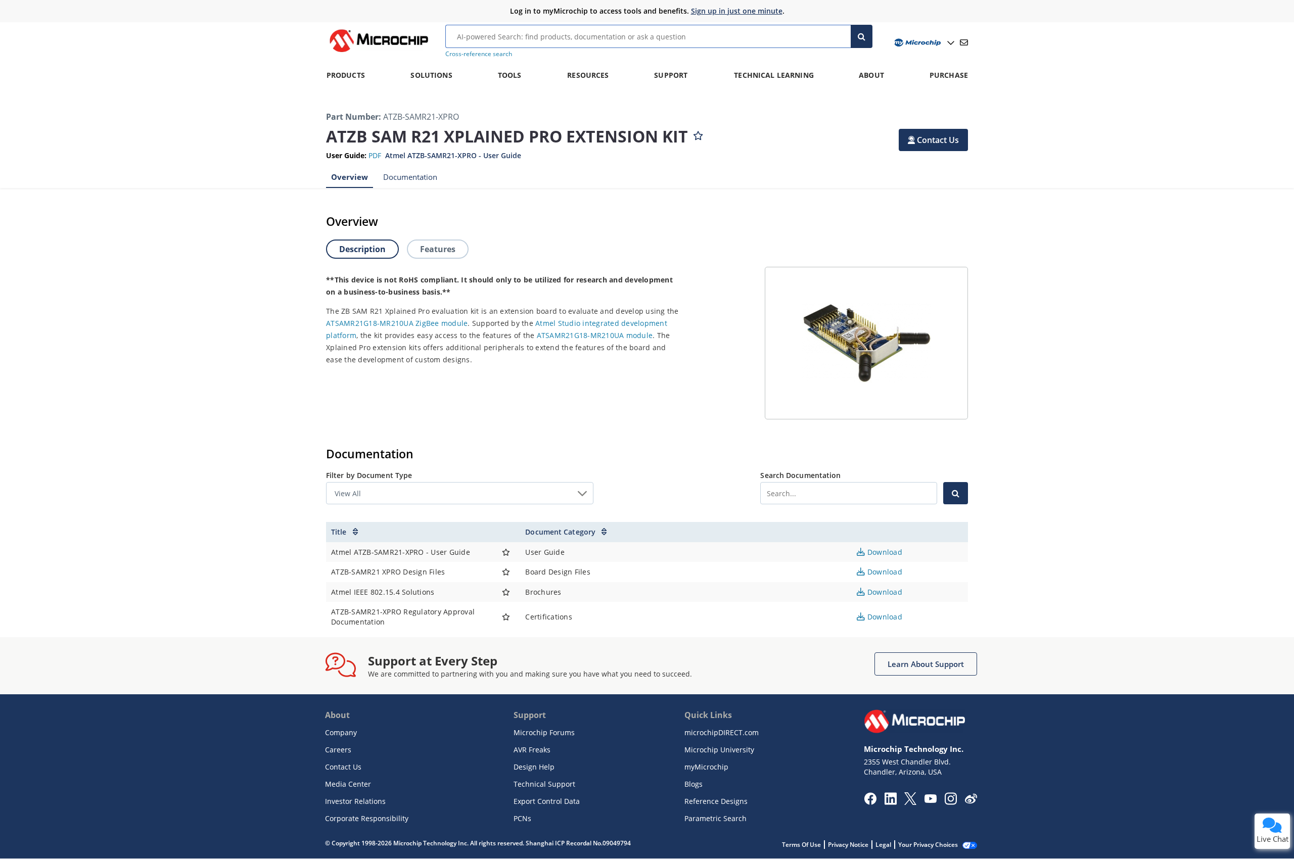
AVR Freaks (532, 749)
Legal (883, 844)
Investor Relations (355, 801)
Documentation (410, 177)
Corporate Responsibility (366, 818)
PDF (374, 155)
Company (341, 732)
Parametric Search (715, 818)
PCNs (522, 818)
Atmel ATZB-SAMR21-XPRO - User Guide (453, 155)
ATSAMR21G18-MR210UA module (595, 335)
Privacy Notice (848, 844)
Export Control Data (547, 801)
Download (883, 552)
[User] (923, 43)
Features (437, 249)
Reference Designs (716, 801)
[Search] (861, 36)
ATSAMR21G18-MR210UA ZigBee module (397, 323)
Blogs (693, 784)
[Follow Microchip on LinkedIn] (890, 802)
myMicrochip (706, 767)
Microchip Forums (544, 732)
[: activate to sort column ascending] (506, 532)
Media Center (348, 784)
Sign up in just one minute (736, 11)
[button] (933, 140)
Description (362, 249)
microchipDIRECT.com (721, 732)
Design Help (534, 767)
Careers (338, 749)
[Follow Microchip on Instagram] (950, 802)
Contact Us (343, 767)
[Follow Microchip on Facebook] (870, 802)
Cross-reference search (478, 54)
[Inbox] (964, 42)
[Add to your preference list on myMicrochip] (698, 133)
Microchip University (719, 749)
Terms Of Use (801, 844)
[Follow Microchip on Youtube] (930, 800)
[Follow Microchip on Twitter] (910, 802)
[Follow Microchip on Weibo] (970, 801)
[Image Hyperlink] (378, 52)
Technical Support (544, 784)
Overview (349, 177)
